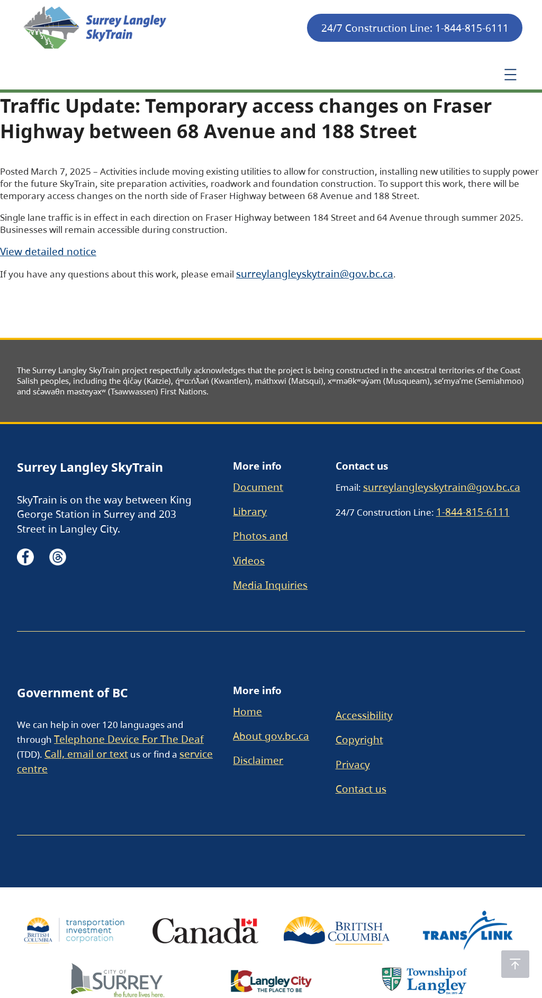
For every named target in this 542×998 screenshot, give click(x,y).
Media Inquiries (270, 584)
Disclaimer (258, 760)
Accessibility (364, 715)
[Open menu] (510, 74)
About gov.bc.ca (271, 735)
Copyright (359, 739)
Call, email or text (86, 753)
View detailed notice (48, 251)
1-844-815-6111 (473, 511)
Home (247, 711)
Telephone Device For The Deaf (129, 738)
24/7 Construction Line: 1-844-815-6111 (415, 27)
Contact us (361, 788)
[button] (515, 964)
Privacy (353, 764)
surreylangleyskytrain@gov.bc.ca (314, 273)
